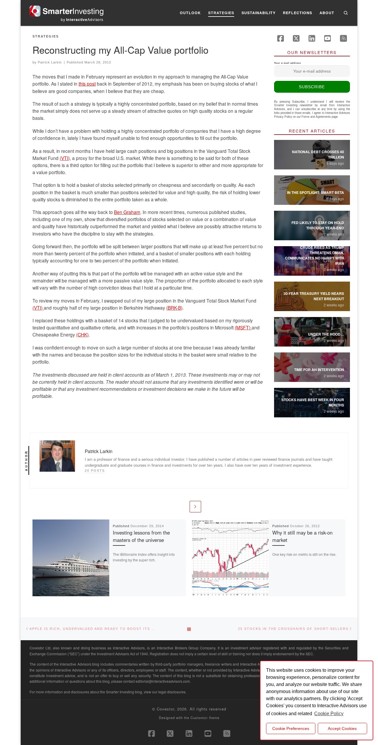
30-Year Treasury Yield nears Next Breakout (314, 296)
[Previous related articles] (182, 506)
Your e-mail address (287, 63)
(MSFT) (243, 327)
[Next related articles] (195, 506)
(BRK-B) (174, 307)
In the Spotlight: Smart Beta (315, 192)
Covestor (165, 709)
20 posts (95, 470)
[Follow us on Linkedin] (312, 38)
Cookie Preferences (290, 728)
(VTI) (65, 158)
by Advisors (82, 19)
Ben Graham (127, 212)
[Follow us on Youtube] (327, 38)
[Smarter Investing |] (66, 9)
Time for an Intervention (319, 369)
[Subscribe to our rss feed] (343, 38)
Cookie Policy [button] (328, 713)
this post (87, 83)
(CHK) (82, 334)
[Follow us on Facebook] (280, 38)
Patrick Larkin (50, 62)
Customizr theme (204, 717)
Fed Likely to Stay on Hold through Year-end (317, 225)
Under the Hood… (326, 334)
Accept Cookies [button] (342, 728)
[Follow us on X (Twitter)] (296, 38)
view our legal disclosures (164, 691)
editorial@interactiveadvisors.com (163, 681)
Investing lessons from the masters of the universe (141, 536)
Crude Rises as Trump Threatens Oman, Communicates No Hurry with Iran (314, 255)
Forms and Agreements (316, 117)
